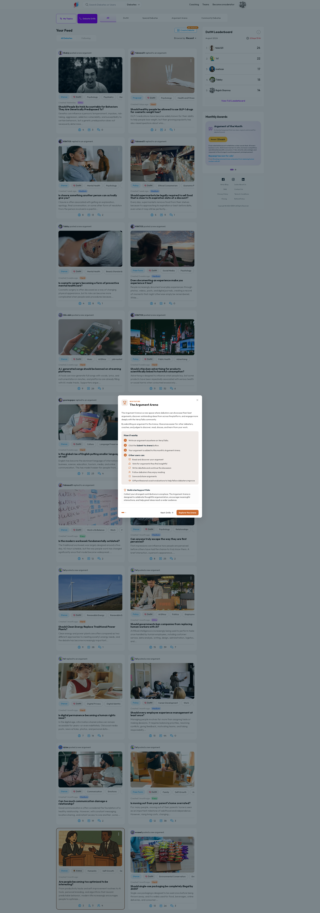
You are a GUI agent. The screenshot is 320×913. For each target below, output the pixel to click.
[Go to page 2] (125, 512)
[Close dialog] (197, 400)
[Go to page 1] (122, 512)
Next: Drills (166, 512)
